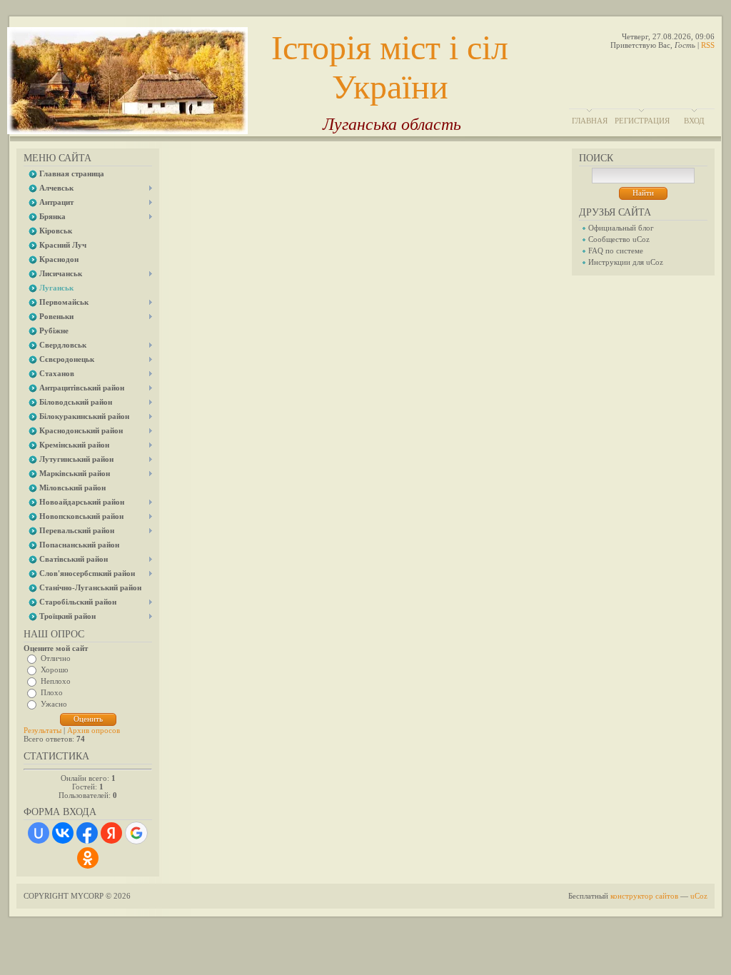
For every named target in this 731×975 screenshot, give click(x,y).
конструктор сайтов (644, 895)
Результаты (42, 730)
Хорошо (55, 669)
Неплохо (56, 681)
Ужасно (54, 703)
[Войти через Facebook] (87, 833)
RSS (708, 45)
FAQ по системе (615, 250)
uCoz (698, 895)
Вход (694, 120)
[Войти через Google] (136, 833)
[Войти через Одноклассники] (88, 858)
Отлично (56, 658)
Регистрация (642, 120)
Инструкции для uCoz (625, 262)
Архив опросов (93, 730)
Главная (590, 120)
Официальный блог (621, 227)
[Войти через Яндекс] (111, 833)
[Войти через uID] (38, 833)
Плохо (52, 692)
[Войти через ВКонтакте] (63, 833)
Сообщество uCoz (619, 239)
